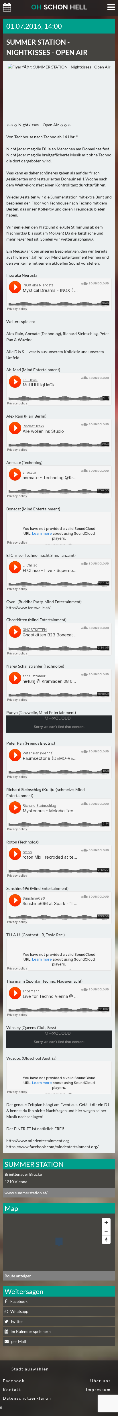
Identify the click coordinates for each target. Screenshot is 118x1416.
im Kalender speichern (31, 1331)
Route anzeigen (18, 1275)
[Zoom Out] (106, 1231)
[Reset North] (106, 1239)
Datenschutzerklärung (25, 1402)
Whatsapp (19, 1311)
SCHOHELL (59, 7)
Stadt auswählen (30, 1368)
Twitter (16, 1321)
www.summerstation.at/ (26, 1192)
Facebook (18, 1301)
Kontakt (12, 1389)
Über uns (100, 1380)
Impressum (98, 1389)
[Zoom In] (106, 1222)
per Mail (18, 1341)
